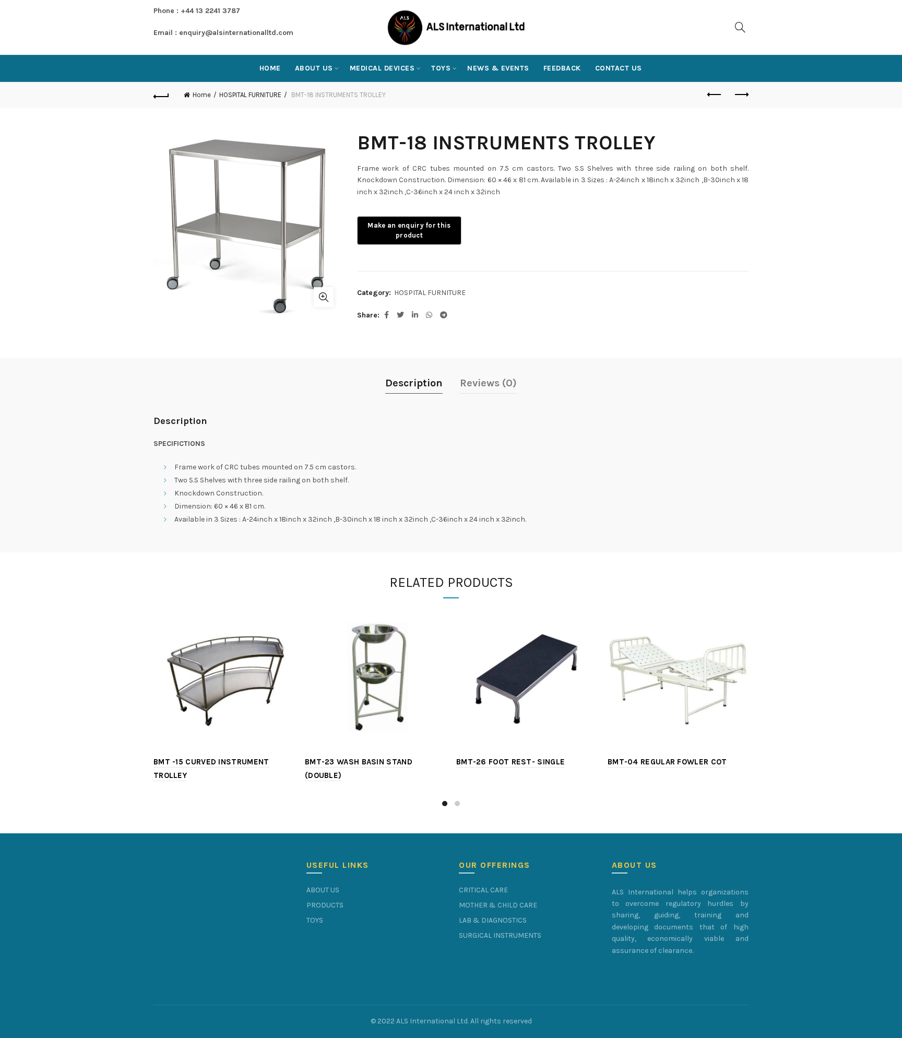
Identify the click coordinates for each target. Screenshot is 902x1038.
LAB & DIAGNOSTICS (493, 920)
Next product (741, 95)
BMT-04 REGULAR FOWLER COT (667, 761)
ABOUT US (314, 68)
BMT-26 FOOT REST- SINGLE (510, 761)
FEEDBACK (562, 68)
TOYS (314, 920)
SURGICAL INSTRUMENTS (500, 935)
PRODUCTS (324, 905)
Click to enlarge (324, 297)
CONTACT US (618, 68)
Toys (440, 68)
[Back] (161, 95)
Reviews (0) (488, 383)
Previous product (715, 95)
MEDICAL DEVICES (382, 68)
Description (414, 383)
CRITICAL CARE (483, 890)
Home (270, 68)
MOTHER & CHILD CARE (498, 905)
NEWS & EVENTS (498, 68)
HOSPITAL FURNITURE (250, 95)
